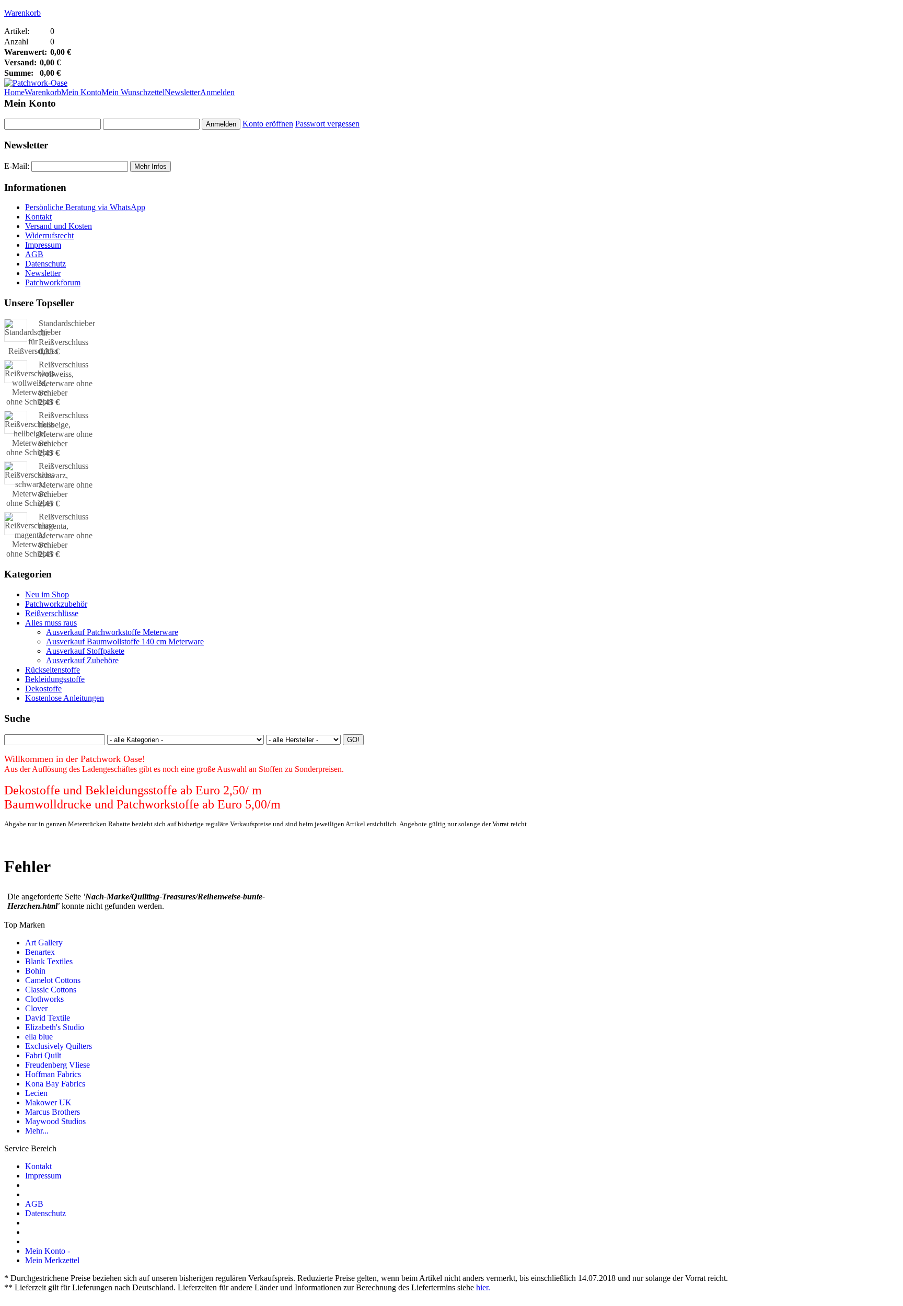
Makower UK (48, 1102)
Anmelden (217, 92)
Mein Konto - (47, 1250)
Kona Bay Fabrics (55, 1083)
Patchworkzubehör (56, 603)
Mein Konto (81, 92)
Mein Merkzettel (52, 1260)
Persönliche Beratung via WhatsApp (85, 207)
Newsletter (182, 92)
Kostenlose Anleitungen (64, 698)
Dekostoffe (43, 688)
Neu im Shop (47, 594)
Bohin (35, 970)
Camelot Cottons (52, 980)
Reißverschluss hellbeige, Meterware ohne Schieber (65, 429)
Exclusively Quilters (58, 1046)
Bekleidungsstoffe (55, 679)
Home (14, 92)
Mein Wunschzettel (133, 92)
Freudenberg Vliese (57, 1064)
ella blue (39, 1036)
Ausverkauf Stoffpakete (85, 650)
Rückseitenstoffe (52, 669)
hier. (483, 1287)
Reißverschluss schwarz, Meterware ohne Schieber (65, 480)
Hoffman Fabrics (53, 1074)
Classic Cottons (50, 989)
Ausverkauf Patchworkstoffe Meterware (112, 632)
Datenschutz (45, 263)
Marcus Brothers (52, 1111)
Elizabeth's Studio (54, 1027)
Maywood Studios (55, 1121)
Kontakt (38, 216)
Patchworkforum (52, 282)
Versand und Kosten (58, 226)
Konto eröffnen (267, 123)
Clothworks (44, 999)
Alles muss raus (51, 622)
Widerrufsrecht (49, 235)
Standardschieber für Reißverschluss (67, 332)
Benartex (40, 951)
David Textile (47, 1017)
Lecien (36, 1093)
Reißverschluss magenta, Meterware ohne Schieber (65, 530)
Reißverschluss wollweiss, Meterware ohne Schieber (65, 378)
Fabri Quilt (43, 1055)
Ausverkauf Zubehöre (82, 660)
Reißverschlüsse (51, 613)
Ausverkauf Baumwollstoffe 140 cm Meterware (125, 641)
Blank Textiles (49, 961)
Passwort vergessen (327, 123)
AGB (34, 254)
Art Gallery (44, 942)
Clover (36, 1008)
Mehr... (37, 1130)
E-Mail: (16, 165)
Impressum (43, 244)
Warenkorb (22, 12)
